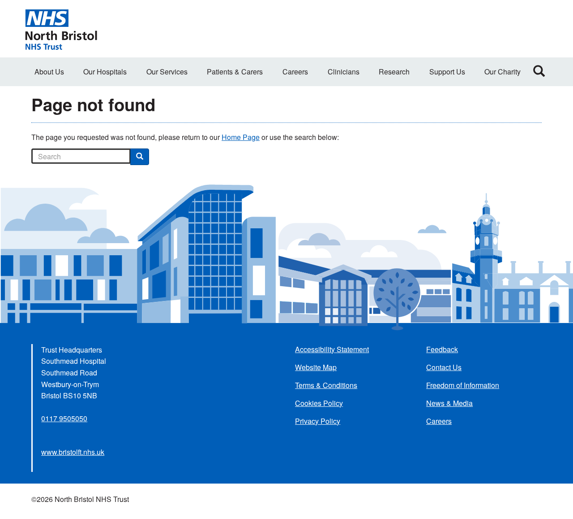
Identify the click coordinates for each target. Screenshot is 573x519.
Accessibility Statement (332, 349)
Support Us (447, 71)
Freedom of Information (462, 385)
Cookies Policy (319, 403)
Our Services (167, 71)
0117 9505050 (64, 418)
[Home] (61, 29)
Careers (295, 71)
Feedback (442, 349)
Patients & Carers (235, 71)
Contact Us (444, 367)
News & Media (449, 403)
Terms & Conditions (326, 385)
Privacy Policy (317, 421)
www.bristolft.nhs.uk (72, 452)
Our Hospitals (105, 71)
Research (394, 71)
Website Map (316, 367)
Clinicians (343, 71)
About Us (49, 71)
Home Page (241, 137)
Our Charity (502, 71)
